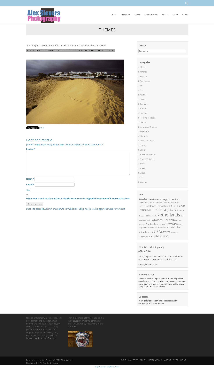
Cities (142, 99)
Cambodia (142, 202)
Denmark (171, 203)
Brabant (176, 199)
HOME (185, 14)
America (143, 71)
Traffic (142, 163)
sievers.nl (172, 259)
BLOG (114, 14)
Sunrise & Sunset (147, 159)
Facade (167, 206)
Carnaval (151, 203)
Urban (142, 172)
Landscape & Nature (148, 127)
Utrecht (165, 232)
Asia (142, 90)
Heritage (143, 113)
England (160, 206)
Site (28, 190)
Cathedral (158, 203)
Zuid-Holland (160, 236)
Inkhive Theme (45, 360)
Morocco (144, 136)
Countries (144, 104)
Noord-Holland (164, 220)
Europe (143, 108)
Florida (181, 205)
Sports (143, 149)
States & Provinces (148, 154)
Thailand (172, 227)
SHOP (175, 14)
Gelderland (151, 210)
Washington (175, 232)
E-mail (30, 184)
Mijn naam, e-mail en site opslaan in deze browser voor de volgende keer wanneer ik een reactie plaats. (78, 198)
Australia (143, 94)
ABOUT (165, 14)
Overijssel (150, 224)
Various (143, 182)
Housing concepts (147, 117)
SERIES (137, 14)
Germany (162, 210)
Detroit (177, 203)
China (165, 202)
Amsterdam (146, 199)
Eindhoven (151, 205)
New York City (148, 220)
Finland (174, 206)
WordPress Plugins (112, 367)
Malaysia (181, 210)
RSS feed (72, 326)
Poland (157, 224)
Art (141, 85)
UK (152, 232)
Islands (143, 122)
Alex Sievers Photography (151, 247)
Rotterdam (172, 224)
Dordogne (142, 206)
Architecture (145, 81)
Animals (143, 76)
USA (142, 177)
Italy (176, 210)
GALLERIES (125, 14)
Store (145, 227)
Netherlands (168, 215)
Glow (171, 210)
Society (143, 145)
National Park (150, 215)
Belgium (166, 199)
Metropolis (144, 131)
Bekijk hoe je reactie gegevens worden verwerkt (102, 208)
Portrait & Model (147, 140)
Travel (142, 168)
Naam (30, 178)
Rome (162, 224)
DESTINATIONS (151, 14)
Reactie (30, 149)
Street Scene (163, 227)
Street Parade (152, 227)
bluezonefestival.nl (48, 338)
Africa (142, 67)
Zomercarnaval (144, 237)
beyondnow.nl (32, 338)
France (142, 210)
